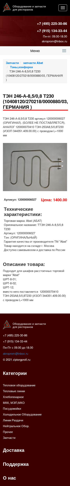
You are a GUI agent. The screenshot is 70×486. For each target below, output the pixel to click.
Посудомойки (12, 408)
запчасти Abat (32, 63)
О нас (9, 477)
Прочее (8, 432)
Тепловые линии (14, 391)
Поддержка (16, 464)
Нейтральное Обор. (16, 426)
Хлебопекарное (13, 397)
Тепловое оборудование (19, 385)
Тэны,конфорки (21, 67)
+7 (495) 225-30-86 (52, 23)
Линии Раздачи (13, 420)
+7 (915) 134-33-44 (52, 30)
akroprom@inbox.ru (54, 41)
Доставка (13, 450)
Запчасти (12, 63)
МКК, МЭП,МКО (14, 403)
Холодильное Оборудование (22, 414)
